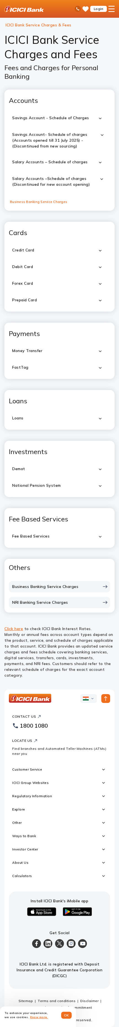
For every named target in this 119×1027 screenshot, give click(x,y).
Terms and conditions (57, 1001)
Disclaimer (89, 1001)
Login (99, 9)
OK (66, 1015)
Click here (13, 628)
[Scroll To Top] (105, 698)
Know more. (39, 1017)
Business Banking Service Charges (38, 202)
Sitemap (26, 1001)
